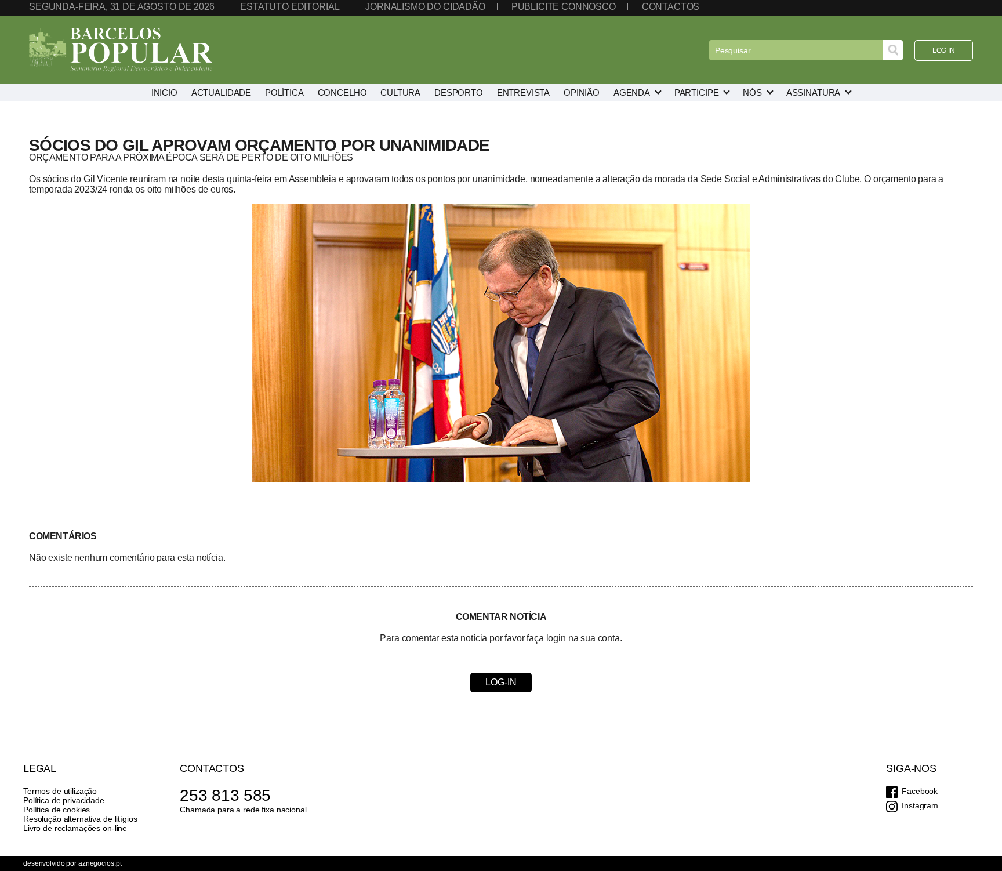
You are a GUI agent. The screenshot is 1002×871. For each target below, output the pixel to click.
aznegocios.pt (99, 863)
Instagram (920, 805)
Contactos (671, 7)
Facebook (920, 791)
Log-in (500, 682)
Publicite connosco (563, 7)
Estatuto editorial (289, 7)
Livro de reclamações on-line (75, 828)
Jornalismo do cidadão (425, 7)
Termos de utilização (60, 791)
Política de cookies (56, 809)
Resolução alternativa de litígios (80, 818)
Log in (943, 50)
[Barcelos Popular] (120, 50)
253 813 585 (225, 795)
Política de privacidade (63, 800)
